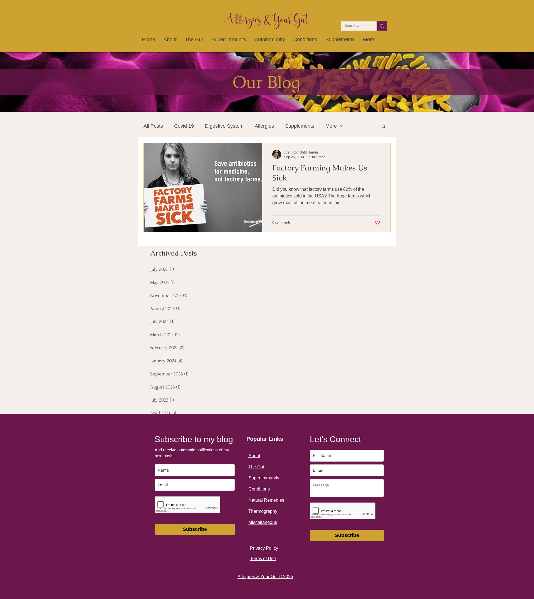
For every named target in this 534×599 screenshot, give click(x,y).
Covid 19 (184, 126)
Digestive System (224, 126)
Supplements (299, 126)
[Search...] (382, 26)
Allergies (264, 126)
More (331, 126)
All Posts (153, 126)
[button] (383, 127)
